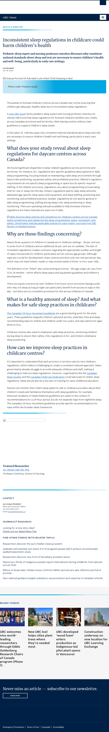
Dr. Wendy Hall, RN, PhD (16, 470)
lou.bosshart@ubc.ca (16, 512)
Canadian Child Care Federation (48, 377)
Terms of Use (33, 727)
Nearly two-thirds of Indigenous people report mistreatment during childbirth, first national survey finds (52, 563)
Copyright (46, 727)
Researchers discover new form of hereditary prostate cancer (36, 557)
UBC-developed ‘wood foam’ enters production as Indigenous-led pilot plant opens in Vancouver (68, 643)
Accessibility (58, 727)
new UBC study (17, 114)
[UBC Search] (103, 3)
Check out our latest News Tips (20, 531)
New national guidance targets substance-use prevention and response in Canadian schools (53, 578)
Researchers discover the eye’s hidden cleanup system (32, 544)
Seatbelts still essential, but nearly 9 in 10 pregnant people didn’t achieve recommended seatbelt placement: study (50, 550)
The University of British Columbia (47, 5)
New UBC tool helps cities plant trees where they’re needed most (40, 639)
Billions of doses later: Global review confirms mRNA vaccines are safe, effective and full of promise (52, 572)
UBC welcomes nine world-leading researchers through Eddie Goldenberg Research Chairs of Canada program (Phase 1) (11, 648)
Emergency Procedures (13, 727)
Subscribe (15, 696)
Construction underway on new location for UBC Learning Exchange (96, 639)
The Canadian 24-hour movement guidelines (31, 313)
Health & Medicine (13, 27)
